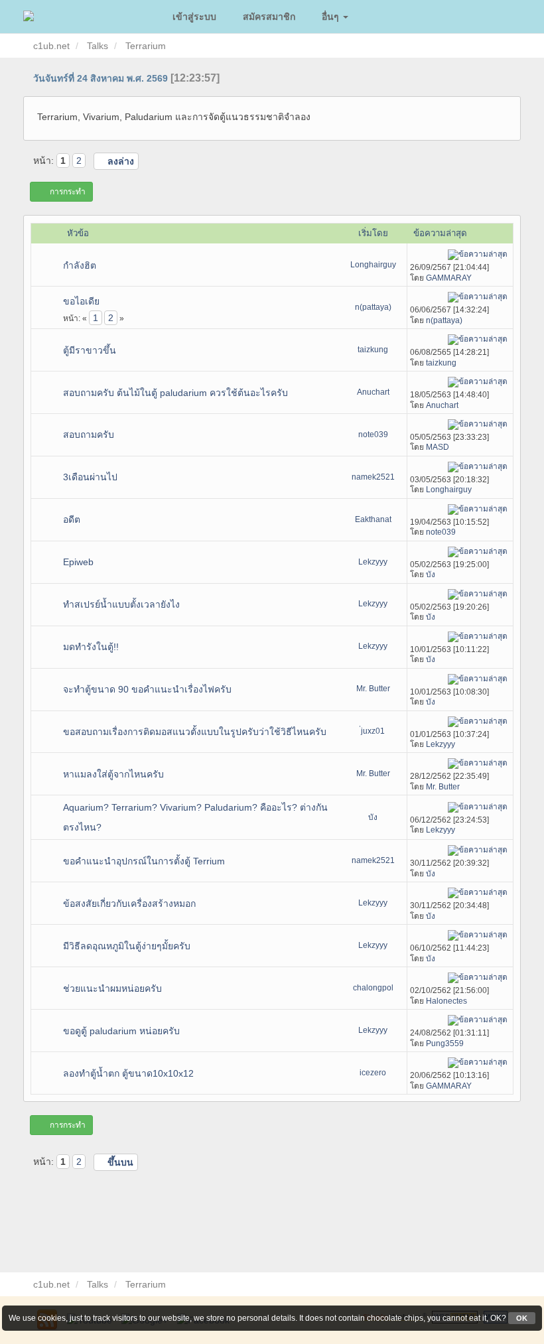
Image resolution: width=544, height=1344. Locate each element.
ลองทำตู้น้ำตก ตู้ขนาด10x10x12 (128, 1073)
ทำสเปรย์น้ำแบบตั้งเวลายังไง (121, 604)
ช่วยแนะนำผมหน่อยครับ (112, 988)
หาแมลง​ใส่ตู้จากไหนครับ (113, 774)
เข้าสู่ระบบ (194, 16)
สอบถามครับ (88, 434)
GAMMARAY (449, 278)
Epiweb (78, 562)
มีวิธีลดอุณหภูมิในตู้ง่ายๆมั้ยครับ (126, 946)
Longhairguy (373, 264)
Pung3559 (445, 1043)
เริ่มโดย (373, 233)
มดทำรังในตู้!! (91, 646)
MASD (437, 447)
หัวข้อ (78, 233)
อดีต (71, 519)
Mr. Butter (373, 688)
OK (521, 1318)
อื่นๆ (332, 16)
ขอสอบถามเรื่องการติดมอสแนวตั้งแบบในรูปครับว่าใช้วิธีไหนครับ (194, 731)
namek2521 (373, 477)
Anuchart (373, 392)
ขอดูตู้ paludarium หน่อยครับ (121, 1031)
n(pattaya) (373, 307)
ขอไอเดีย (81, 301)
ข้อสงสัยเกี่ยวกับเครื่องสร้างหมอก (129, 903)
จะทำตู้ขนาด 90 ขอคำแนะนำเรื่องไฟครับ (147, 689)
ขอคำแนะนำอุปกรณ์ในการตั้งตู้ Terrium (144, 861)
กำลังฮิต (79, 265)
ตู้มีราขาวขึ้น (89, 350)
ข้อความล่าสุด (441, 233)
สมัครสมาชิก (269, 16)
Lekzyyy (372, 562)
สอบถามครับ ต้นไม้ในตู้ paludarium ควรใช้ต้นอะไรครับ (175, 392)
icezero (373, 1072)
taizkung (373, 349)
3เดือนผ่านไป (90, 477)
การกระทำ (68, 191)
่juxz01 (373, 731)
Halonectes (446, 1001)
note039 (373, 434)
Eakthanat (373, 519)
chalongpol (373, 987)
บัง (430, 574)
